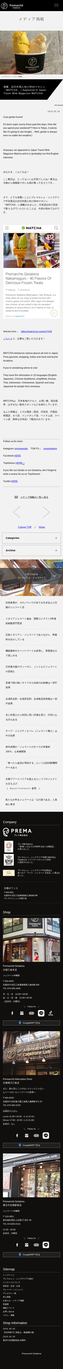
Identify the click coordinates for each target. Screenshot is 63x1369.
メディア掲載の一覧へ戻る (34, 497)
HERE (17, 455)
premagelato (21, 448)
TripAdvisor (31, 1013)
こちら (6, 338)
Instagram (22, 1013)
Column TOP (25, 527)
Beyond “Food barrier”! (21, 788)
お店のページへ (10, 1111)
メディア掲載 (31, 19)
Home (42, 527)
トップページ (6, 76)
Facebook (12, 1013)
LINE (41, 1013)
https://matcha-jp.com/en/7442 (36, 331)
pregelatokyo (50, 448)
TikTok (50, 1013)
